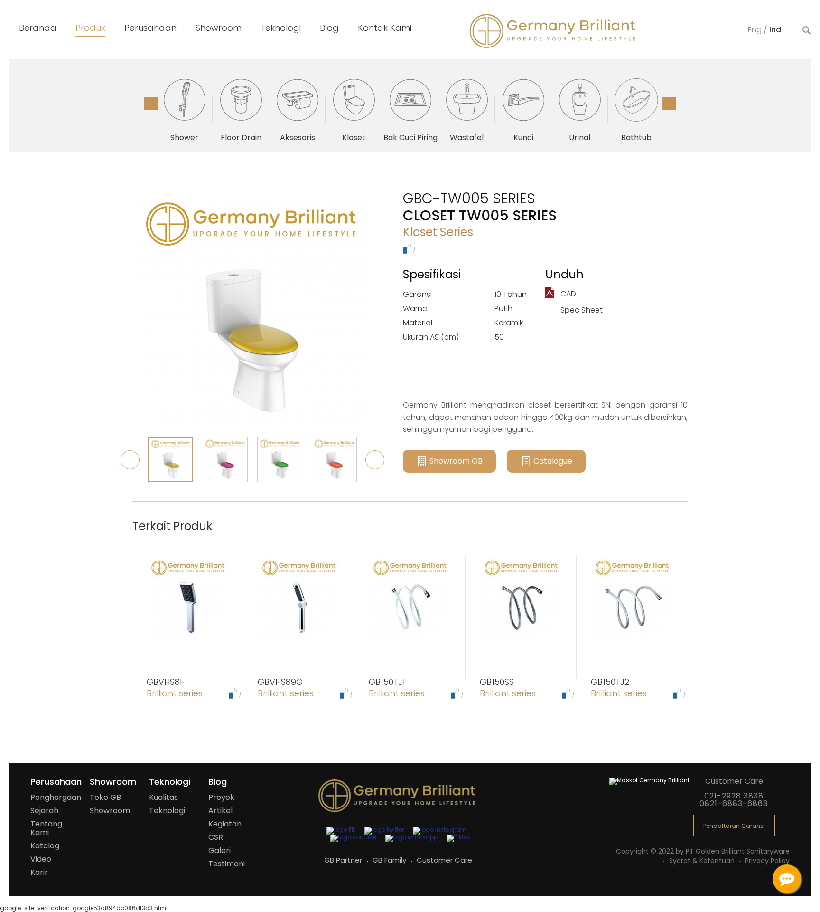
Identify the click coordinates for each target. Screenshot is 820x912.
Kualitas (163, 797)
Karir (39, 872)
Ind (775, 29)
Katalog (44, 845)
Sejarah (44, 810)
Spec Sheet (581, 309)
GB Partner (344, 860)
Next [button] (669, 103)
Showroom (110, 810)
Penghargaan (55, 797)
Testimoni (226, 863)
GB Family (390, 860)
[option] (184, 109)
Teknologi (167, 810)
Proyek (221, 797)
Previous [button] (151, 103)
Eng (756, 29)
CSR (215, 837)
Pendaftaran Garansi (734, 826)
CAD (567, 293)
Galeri (219, 850)
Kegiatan (225, 823)
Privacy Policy (767, 860)
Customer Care (444, 860)
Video (40, 859)
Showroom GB (456, 461)
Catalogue (552, 461)
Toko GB (105, 797)
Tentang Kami (46, 828)
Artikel (220, 810)
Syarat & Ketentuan (702, 860)
